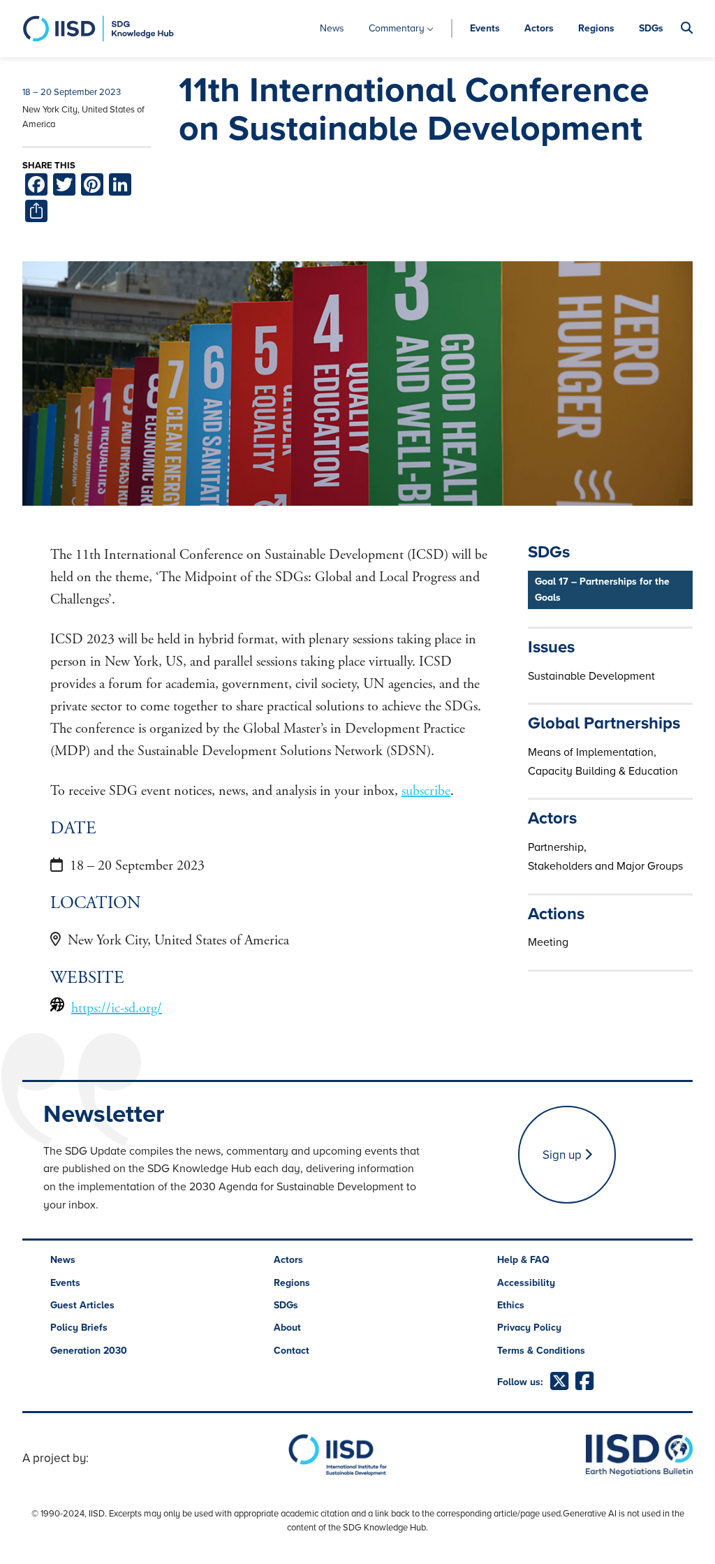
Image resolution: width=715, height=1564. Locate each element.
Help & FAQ (523, 1260)
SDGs (651, 28)
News (332, 28)
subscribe (425, 791)
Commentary (397, 28)
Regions (596, 28)
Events (485, 28)
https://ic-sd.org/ (116, 1008)
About (287, 1327)
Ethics (510, 1305)
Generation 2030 (88, 1351)
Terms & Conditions (541, 1351)
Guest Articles (82, 1305)
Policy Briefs (79, 1327)
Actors (539, 28)
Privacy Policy (529, 1327)
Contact (291, 1351)
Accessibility (526, 1283)
